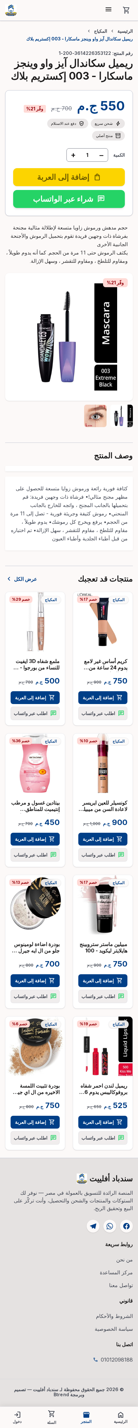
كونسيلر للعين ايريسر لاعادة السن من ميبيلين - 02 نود (102, 809)
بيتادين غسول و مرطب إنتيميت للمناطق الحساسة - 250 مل (35, 809)
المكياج (100, 31)
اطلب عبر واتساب (103, 713)
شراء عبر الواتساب (69, 198)
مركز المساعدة (116, 1272)
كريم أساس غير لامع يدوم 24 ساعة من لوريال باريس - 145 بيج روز (103, 671)
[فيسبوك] (126, 1226)
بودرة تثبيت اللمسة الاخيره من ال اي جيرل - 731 (35, 1092)
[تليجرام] (93, 1226)
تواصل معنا (121, 1285)
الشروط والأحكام (114, 1316)
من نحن (124, 1259)
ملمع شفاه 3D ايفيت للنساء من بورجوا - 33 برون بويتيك (36, 667)
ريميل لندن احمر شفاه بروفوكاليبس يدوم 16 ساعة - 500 (104, 1092)
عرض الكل (21, 579)
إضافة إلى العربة (103, 697)
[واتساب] (109, 1226)
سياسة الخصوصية (114, 1329)
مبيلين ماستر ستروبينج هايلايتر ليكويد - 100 (103, 947)
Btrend (61, 1394)
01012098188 (117, 1359)
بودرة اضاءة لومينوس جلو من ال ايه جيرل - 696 (37, 950)
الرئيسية (125, 31)
